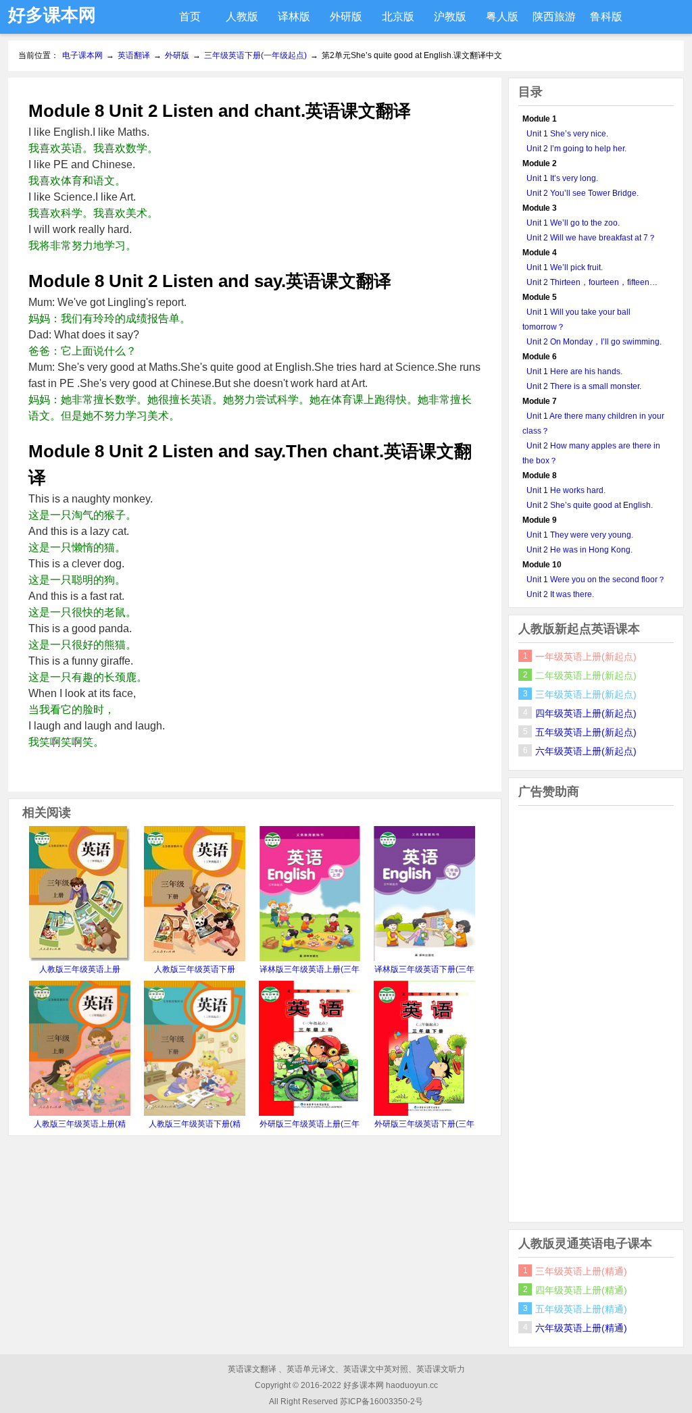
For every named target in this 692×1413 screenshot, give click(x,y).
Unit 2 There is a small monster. (583, 386)
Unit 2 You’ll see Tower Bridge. (582, 193)
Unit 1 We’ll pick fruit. (564, 267)
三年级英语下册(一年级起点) (255, 55)
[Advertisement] (596, 1013)
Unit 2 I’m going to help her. (576, 148)
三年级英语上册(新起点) (586, 694)
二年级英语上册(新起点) (586, 675)
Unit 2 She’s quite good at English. (589, 505)
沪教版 (450, 16)
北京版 (398, 16)
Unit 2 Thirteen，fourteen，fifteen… (592, 282)
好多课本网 (52, 15)
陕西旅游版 (554, 22)
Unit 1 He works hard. (566, 490)
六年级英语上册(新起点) (586, 751)
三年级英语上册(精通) (581, 1271)
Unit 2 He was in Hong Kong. (579, 550)
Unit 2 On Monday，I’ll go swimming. (594, 341)
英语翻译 (134, 55)
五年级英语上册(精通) (581, 1309)
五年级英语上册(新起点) (586, 732)
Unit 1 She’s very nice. (567, 133)
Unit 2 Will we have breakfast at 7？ (591, 237)
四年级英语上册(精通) (581, 1290)
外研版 (346, 16)
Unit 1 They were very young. (579, 535)
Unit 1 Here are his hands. (574, 371)
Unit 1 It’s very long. (562, 178)
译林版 (294, 16)
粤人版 (502, 16)
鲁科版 (606, 16)
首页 (190, 16)
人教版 (242, 16)
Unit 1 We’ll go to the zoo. (573, 223)
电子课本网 (82, 55)
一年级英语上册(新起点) (586, 656)
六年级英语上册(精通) (581, 1327)
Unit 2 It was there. (560, 594)
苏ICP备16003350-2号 (381, 1401)
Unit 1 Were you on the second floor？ (596, 579)
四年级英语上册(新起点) (586, 713)
